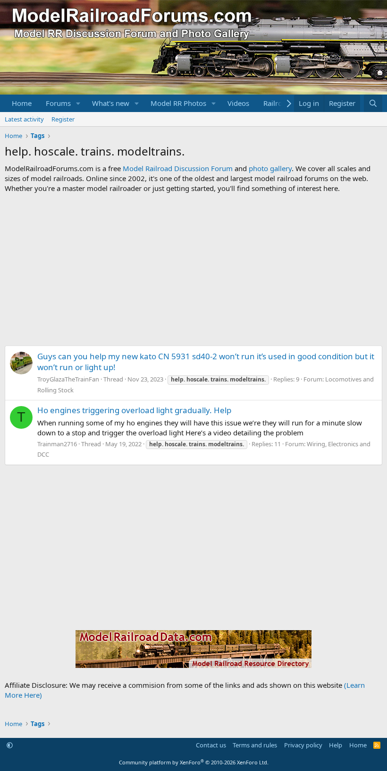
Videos (238, 103)
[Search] (373, 103)
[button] (78, 103)
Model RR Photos (178, 103)
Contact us (211, 745)
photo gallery (270, 168)
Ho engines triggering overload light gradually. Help (134, 410)
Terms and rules (255, 745)
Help (335, 745)
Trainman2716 (57, 444)
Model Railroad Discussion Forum (178, 168)
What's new (110, 103)
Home (22, 103)
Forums (58, 103)
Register (63, 119)
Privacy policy (303, 745)
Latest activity (24, 119)
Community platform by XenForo (194, 762)
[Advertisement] (193, 269)
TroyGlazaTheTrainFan (68, 379)
